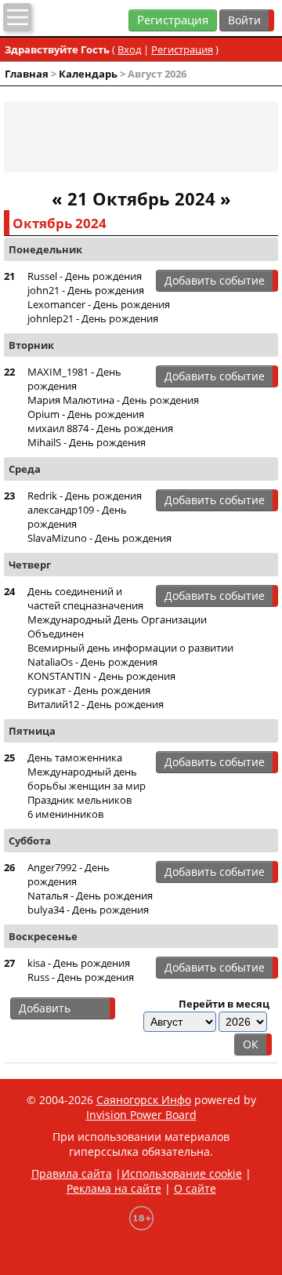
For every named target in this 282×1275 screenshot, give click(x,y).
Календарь (88, 74)
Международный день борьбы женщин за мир (86, 779)
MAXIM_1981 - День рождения (74, 379)
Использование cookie (181, 1173)
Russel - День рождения (84, 276)
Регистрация (172, 20)
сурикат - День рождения (88, 690)
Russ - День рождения (80, 977)
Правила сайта (71, 1173)
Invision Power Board (141, 1114)
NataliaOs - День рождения (92, 662)
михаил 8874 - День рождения (100, 428)
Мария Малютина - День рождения (113, 400)
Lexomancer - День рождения (98, 304)
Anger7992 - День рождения (68, 874)
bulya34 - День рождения (88, 910)
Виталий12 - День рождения (95, 704)
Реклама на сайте (114, 1188)
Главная (27, 74)
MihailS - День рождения (86, 442)
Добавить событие (214, 280)
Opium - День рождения (85, 414)
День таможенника (74, 757)
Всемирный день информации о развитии (130, 648)
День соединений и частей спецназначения (85, 598)
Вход (129, 49)
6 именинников (65, 814)
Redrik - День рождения (84, 496)
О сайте (195, 1188)
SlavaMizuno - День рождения (99, 538)
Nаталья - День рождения (90, 895)
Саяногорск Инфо (143, 1099)
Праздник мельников (79, 800)
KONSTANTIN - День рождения (101, 676)
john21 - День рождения (85, 290)
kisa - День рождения (78, 963)
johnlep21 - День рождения (92, 318)
